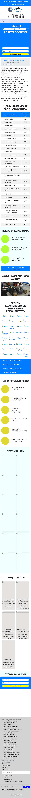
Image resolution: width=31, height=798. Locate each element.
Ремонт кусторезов (9, 747)
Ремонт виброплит (9, 724)
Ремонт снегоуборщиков (11, 756)
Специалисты (6, 765)
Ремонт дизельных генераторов (13, 729)
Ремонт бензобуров (9, 733)
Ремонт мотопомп (9, 734)
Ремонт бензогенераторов (11, 721)
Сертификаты (6, 769)
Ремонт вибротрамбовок (11, 726)
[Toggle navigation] (3, 20)
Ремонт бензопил (8, 740)
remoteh (6, 777)
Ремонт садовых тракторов (11, 754)
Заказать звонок (15, 54)
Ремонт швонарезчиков (10, 736)
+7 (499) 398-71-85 (8, 775)
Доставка (4, 764)
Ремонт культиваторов (10, 745)
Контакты (4, 767)
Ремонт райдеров (9, 751)
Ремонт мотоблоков (9, 749)
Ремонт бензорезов (9, 722)
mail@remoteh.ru (7, 779)
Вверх (27, 787)
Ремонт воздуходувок (10, 742)
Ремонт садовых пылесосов (11, 752)
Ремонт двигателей (9, 728)
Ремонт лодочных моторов (11, 731)
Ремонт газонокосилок (10, 744)
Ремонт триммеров (9, 757)
